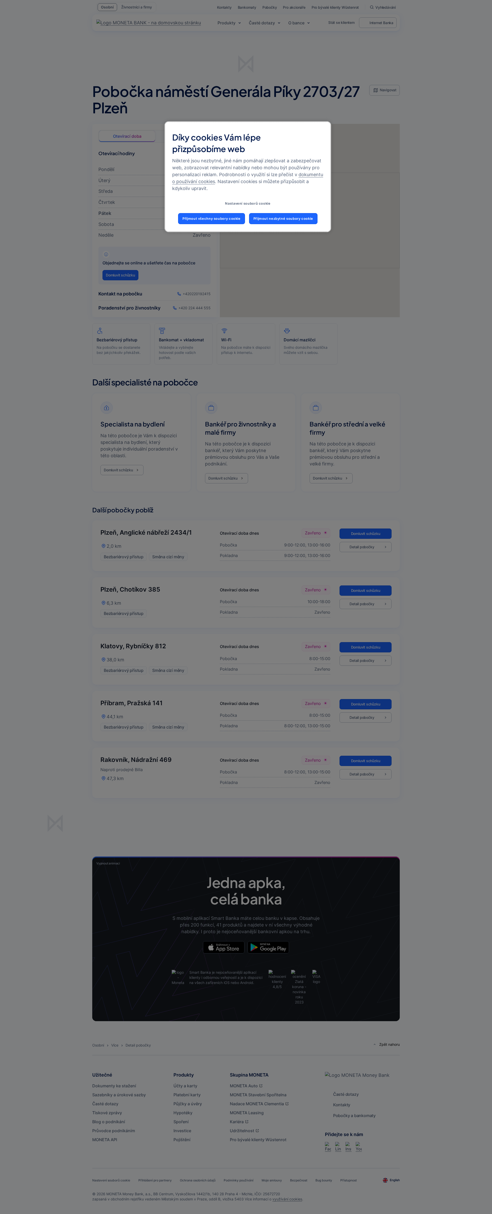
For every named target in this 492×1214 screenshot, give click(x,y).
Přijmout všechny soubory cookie (211, 219)
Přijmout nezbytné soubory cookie (283, 219)
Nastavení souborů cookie (247, 203)
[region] (248, 176)
